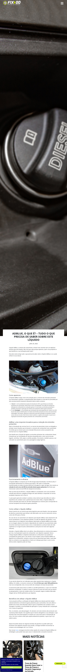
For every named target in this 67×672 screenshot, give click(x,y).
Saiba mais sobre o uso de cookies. (10, 664)
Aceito (11, 667)
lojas (17, 630)
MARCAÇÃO (59, 663)
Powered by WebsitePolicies (6, 669)
